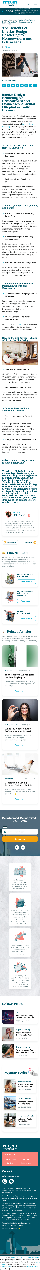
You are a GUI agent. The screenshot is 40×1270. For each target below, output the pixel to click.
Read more (25, 581)
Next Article (28, 542)
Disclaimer (25, 1159)
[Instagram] (17, 847)
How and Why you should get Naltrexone (25, 1257)
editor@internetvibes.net (11, 1176)
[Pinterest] (23, 847)
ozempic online (32, 1266)
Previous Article (11, 542)
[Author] (29, 515)
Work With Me (9, 1159)
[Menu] (35, 3)
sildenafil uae (6, 1266)
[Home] (10, 4)
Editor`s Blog (26, 1163)
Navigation (8, 1163)
